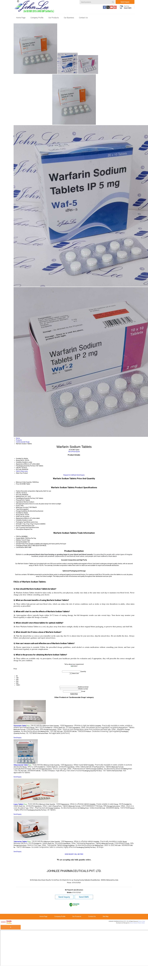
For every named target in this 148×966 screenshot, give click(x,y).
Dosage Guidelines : (107, 769)
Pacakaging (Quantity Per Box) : (97, 771)
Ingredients (19, 502)
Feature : (103, 731)
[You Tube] (111, 8)
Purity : (39, 729)
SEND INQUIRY (69, 854)
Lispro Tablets (18, 804)
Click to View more (22, 471)
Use (17, 527)
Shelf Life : (66, 727)
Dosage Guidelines (22, 511)
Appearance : (80, 725)
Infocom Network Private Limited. (137, 922)
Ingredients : (96, 727)
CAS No (18, 493)
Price (17, 484)
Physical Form (20, 500)
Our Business (69, 18)
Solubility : (102, 804)
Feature (18, 491)
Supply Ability (20, 538)
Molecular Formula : (24, 729)
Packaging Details (21, 545)
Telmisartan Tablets (20, 841)
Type (17, 509)
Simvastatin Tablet (20, 725)
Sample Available (21, 542)
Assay (18, 514)
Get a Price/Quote (74, 451)
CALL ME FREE (78, 854)
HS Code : (64, 731)
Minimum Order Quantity (24, 482)
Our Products (53, 18)
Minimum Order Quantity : (54, 725)
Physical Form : (126, 727)
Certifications (20, 547)
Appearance (20, 518)
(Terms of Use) (141, 921)
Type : (116, 729)
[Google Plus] (115, 8)
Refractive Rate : (54, 733)
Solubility (19, 520)
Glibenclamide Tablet (21, 765)
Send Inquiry (125, 2)
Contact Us (83, 18)
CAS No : (79, 731)
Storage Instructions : (75, 729)
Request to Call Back (69, 475)
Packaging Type (21, 522)
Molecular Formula (22, 507)
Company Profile (37, 18)
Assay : (38, 727)
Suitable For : (51, 727)
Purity (18, 505)
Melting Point (20, 496)
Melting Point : (48, 731)
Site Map (105, 916)
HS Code (18, 494)
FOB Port (19, 536)
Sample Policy (20, 544)
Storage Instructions (22, 504)
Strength (19, 524)
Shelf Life (19, 516)
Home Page (20, 18)
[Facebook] (104, 8)
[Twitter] (108, 8)
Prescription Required (23, 529)
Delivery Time (20, 540)
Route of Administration (23, 525)
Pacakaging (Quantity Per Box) (25, 498)
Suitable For (20, 513)
